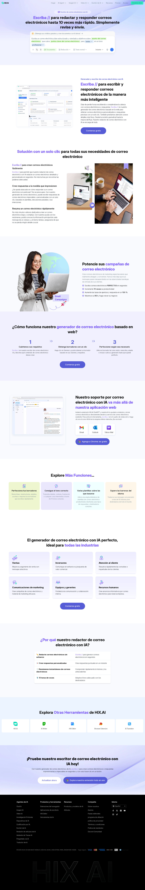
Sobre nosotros (93, 806)
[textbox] (72, 42)
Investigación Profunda (25, 817)
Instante (98, 49)
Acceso (125, 3)
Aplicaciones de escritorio (49, 810)
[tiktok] (117, 814)
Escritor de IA (21, 828)
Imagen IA (20, 810)
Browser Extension (100, 729)
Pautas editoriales (94, 814)
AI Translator (129, 729)
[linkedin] (121, 811)
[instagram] (113, 814)
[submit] (112, 49)
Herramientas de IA (47, 817)
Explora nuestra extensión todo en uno (87, 780)
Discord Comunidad (95, 832)
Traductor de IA (22, 842)
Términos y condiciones (96, 824)
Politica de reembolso (95, 828)
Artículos (67, 810)
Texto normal (80, 49)
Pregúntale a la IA (23, 839)
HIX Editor (72, 729)
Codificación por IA (23, 824)
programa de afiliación (96, 817)
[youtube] (125, 811)
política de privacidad (95, 821)
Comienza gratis (93, 131)
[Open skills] (40, 49)
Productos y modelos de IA (73, 806)
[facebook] (113, 811)
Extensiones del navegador (50, 806)
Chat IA (19, 806)
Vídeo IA (19, 814)
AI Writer (44, 729)
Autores (90, 810)
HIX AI (15, 729)
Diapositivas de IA (23, 821)
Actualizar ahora (137, 3)
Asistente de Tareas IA (24, 835)
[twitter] (117, 811)
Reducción (64, 49)
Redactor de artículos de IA (26, 832)
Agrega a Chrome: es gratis (94, 441)
